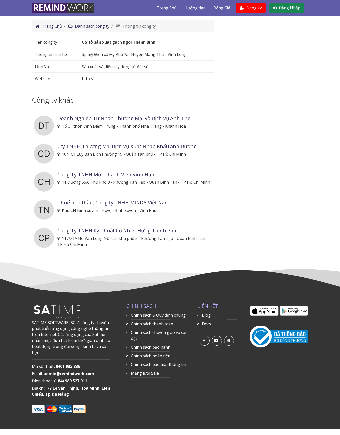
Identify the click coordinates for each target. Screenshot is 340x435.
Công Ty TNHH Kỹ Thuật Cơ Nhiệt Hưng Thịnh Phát (117, 230)
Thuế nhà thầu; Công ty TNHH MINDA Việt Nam (113, 202)
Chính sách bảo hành (150, 347)
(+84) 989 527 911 (70, 381)
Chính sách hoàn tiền (150, 356)
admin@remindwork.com (69, 373)
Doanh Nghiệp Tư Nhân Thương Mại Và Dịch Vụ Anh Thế (123, 118)
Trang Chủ (167, 8)
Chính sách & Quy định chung (158, 315)
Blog (206, 315)
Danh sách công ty (91, 26)
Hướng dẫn (195, 8)
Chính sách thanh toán (152, 323)
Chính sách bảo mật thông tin (158, 364)
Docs (206, 323)
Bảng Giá (221, 8)
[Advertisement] (264, 55)
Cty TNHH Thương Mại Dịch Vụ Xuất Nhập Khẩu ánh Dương (127, 146)
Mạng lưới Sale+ (146, 373)
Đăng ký (253, 8)
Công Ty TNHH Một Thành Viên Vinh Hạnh (107, 174)
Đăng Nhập (289, 8)
